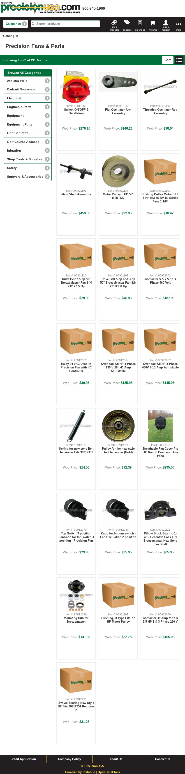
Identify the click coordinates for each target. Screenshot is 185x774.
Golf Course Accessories (26, 142)
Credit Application (23, 759)
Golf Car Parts (17, 133)
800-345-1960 (93, 8)
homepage (40, 8)
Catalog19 (10, 36)
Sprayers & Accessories (25, 176)
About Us (115, 759)
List (179, 60)
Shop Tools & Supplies (24, 159)
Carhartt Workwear (21, 89)
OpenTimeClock (109, 772)
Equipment (15, 115)
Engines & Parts (19, 107)
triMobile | (90, 772)
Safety (12, 168)
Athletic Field (17, 81)
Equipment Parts (19, 124)
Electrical (14, 98)
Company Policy (69, 759)
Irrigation (14, 150)
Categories (13, 23)
